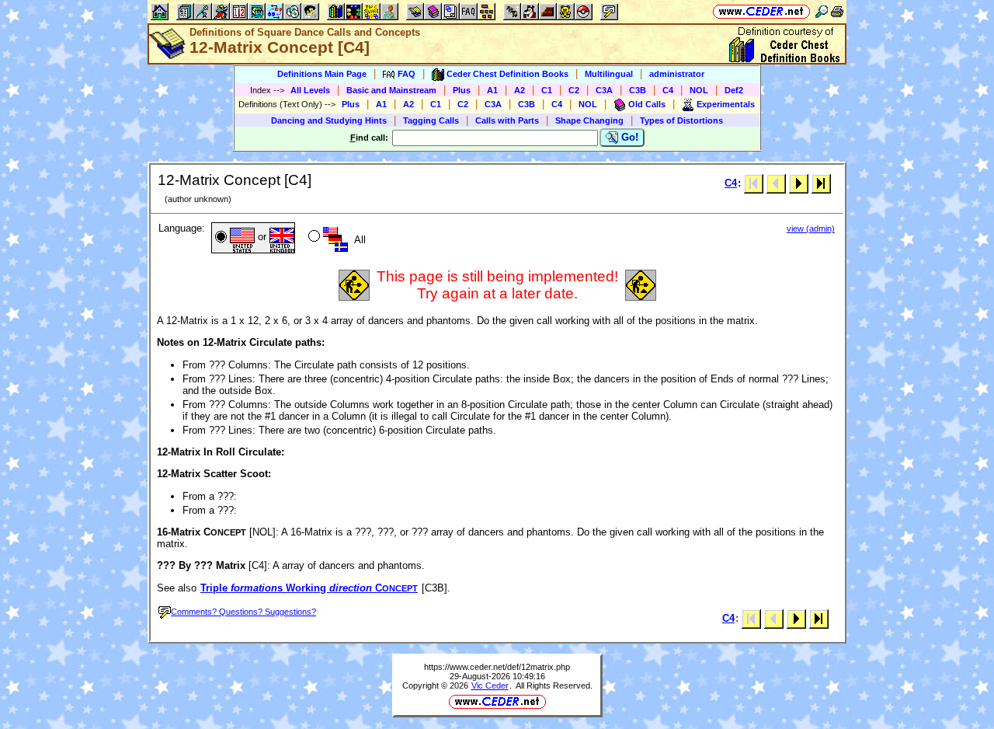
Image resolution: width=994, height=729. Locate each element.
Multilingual (609, 73)
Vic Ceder (490, 685)
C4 (667, 90)
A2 (519, 90)
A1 (492, 90)
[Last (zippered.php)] (821, 183)
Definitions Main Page (322, 73)
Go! (628, 137)
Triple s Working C (309, 588)
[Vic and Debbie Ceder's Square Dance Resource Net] (761, 11)
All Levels (310, 90)
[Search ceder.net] (821, 11)
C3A (604, 90)
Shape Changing (589, 120)
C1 (546, 90)
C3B (637, 90)
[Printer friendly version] (837, 11)
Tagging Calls (431, 120)
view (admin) (811, 228)
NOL (699, 90)
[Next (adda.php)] (798, 183)
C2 (573, 90)
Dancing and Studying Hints (329, 120)
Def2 (734, 90)
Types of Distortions (681, 120)
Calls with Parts (507, 120)
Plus (462, 90)
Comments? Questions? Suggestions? (243, 611)
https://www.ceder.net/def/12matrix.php (497, 666)
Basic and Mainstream (391, 90)
